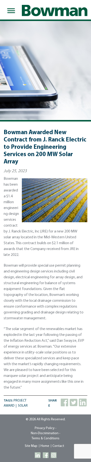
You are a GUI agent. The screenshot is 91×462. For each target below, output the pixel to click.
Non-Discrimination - (45, 433)
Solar (23, 406)
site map (31, 446)
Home (45, 446)
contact (58, 446)
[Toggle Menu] (10, 10)
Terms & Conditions (45, 438)
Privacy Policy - (45, 428)
